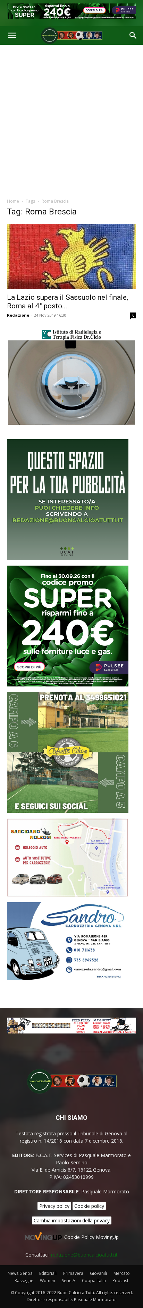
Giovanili (98, 1273)
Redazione (18, 315)
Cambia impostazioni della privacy (72, 1220)
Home (13, 201)
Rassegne (24, 1280)
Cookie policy (89, 1206)
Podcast (120, 1280)
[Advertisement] (71, 119)
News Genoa (20, 1273)
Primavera (73, 1273)
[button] (12, 35)
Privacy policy (54, 1206)
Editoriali (48, 1273)
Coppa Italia (94, 1280)
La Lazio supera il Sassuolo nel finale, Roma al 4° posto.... (67, 301)
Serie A (68, 1280)
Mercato (121, 1273)
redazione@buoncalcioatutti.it (84, 1254)
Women (47, 1280)
